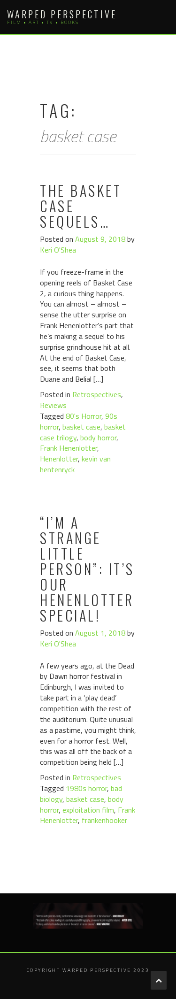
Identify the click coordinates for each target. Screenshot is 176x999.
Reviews (53, 405)
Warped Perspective (62, 14)
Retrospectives (96, 394)
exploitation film (88, 809)
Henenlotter (59, 458)
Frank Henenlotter (68, 447)
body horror (98, 437)
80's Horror (83, 416)
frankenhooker (104, 820)
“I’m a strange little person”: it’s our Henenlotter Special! (87, 569)
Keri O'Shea (58, 249)
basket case (81, 426)
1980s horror (86, 788)
